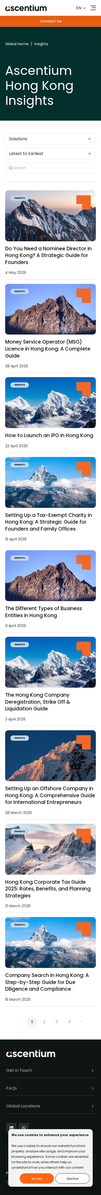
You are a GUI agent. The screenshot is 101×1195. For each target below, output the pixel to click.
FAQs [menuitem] (11, 1088)
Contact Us (50, 21)
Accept (36, 1178)
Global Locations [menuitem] (23, 1106)
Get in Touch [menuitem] (19, 1070)
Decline (72, 1178)
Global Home (16, 43)
